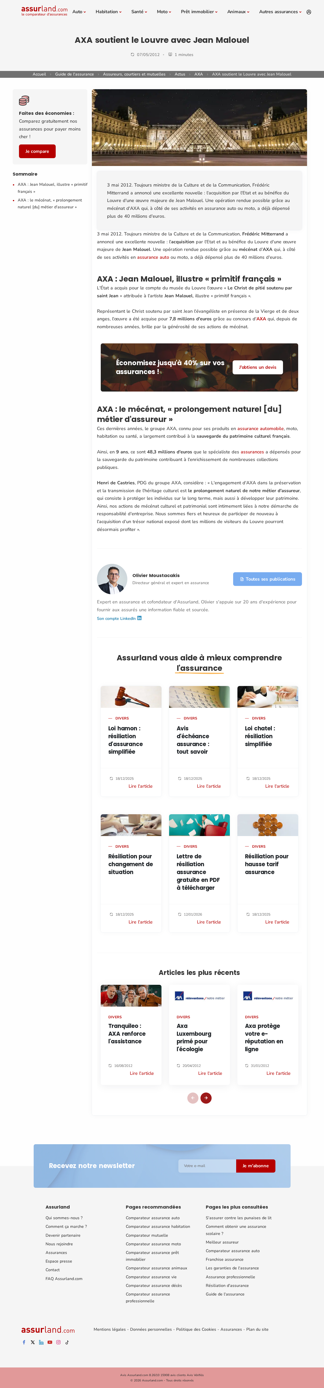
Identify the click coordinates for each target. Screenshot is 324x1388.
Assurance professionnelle (230, 1277)
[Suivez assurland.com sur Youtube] (49, 1342)
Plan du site (257, 1329)
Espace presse (59, 1261)
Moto (162, 12)
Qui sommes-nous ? (64, 1218)
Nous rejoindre (59, 1244)
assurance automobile (260, 428)
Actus (180, 74)
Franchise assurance (225, 1259)
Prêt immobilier (197, 12)
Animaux (236, 12)
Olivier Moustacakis (156, 575)
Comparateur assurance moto (153, 1244)
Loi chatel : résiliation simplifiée (260, 736)
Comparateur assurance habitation (158, 1226)
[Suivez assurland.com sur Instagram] (58, 1342)
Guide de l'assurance (74, 74)
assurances (252, 452)
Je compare (37, 151)
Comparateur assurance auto (153, 1218)
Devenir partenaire (63, 1235)
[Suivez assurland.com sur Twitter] (32, 1342)
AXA (198, 74)
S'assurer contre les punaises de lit (239, 1218)
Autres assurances (278, 12)
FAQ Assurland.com (64, 1279)
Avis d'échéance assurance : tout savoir (193, 740)
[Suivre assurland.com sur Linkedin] (41, 1342)
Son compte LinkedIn (117, 618)
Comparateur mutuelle (147, 1235)
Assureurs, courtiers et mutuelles (134, 74)
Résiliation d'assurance (227, 1285)
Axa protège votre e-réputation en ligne (264, 1037)
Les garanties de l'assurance (232, 1268)
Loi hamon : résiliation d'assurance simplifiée (125, 740)
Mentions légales (110, 1329)
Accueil (39, 74)
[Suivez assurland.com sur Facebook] (24, 1342)
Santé (137, 12)
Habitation (107, 12)
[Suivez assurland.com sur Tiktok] (67, 1342)
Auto (77, 12)
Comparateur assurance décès (154, 1285)
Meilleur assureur (222, 1242)
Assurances (56, 1252)
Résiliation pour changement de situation (130, 864)
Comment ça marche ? (66, 1226)
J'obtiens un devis (257, 367)
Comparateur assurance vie (151, 1277)
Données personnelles (151, 1329)
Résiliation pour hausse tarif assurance (267, 864)
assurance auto (153, 257)
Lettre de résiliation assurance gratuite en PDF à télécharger (198, 872)
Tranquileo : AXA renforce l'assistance (127, 1034)
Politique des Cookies (196, 1329)
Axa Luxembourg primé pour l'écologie (194, 1037)
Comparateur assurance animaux (156, 1268)
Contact (53, 1270)
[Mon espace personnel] (309, 12)
